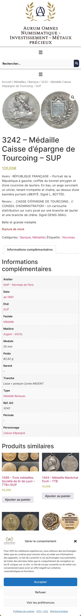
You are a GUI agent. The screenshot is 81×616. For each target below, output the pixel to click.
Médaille (8, 321)
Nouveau (68, 237)
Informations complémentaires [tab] (30, 249)
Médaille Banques (14, 396)
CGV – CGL (42, 611)
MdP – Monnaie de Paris (18, 284)
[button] (75, 541)
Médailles (20, 82)
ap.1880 (8, 297)
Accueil (6, 82)
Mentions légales (59, 611)
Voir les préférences (40, 602)
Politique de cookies (23, 611)
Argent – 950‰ (13, 334)
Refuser (40, 592)
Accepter (40, 582)
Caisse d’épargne (14, 433)
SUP (6, 309)
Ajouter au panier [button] (18, 499)
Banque (33, 82)
